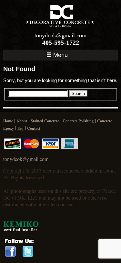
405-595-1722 (60, 42)
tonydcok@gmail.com (60, 35)
